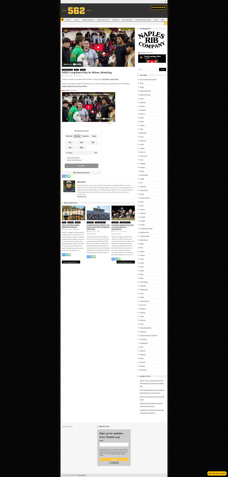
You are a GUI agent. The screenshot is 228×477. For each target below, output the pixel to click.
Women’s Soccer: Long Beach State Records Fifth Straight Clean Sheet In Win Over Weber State (152, 383)
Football (90, 222)
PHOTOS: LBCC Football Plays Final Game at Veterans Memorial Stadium (151, 404)
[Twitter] (66, 176)
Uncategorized (144, 343)
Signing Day (143, 286)
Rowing (142, 270)
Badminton (143, 102)
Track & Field (143, 339)
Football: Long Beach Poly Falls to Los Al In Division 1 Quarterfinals (123, 227)
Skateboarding (144, 289)
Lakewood (143, 213)
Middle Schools (144, 240)
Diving (141, 160)
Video (162, 19)
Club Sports (143, 140)
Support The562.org (88, 19)
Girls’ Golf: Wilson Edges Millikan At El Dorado (70, 226)
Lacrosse (142, 209)
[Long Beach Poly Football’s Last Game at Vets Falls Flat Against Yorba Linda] (98, 213)
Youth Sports (143, 370)
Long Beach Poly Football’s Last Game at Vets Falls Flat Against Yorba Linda (98, 227)
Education (142, 167)
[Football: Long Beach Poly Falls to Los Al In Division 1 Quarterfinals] (123, 213)
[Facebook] (63, 176)
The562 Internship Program (143, 19)
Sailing (141, 278)
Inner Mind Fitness (145, 198)
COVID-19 (142, 152)
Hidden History (144, 190)
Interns (142, 202)
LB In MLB (142, 217)
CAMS (141, 129)
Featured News (144, 175)
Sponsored (143, 305)
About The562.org (127, 19)
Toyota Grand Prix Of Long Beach (148, 335)
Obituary (142, 251)
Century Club (143, 133)
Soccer (142, 293)
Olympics (142, 255)
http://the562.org (81, 196)
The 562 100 (115, 19)
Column (142, 144)
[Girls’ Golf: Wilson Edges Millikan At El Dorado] (73, 213)
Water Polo (143, 354)
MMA (141, 247)
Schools (68, 19)
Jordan (141, 205)
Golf (64, 222)
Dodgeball (142, 163)
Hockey (142, 194)
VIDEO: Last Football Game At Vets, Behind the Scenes (152, 398)
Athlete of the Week (145, 95)
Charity (142, 137)
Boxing (142, 118)
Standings (142, 312)
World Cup (142, 362)
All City (141, 83)
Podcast (142, 263)
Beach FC (142, 114)
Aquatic (142, 87)
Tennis (141, 324)
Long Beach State (144, 236)
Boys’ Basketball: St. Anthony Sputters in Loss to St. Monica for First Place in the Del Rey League (72, 262)
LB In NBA (142, 221)
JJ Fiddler (77, 229)
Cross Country (143, 156)
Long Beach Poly (67, 70)
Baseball (142, 106)
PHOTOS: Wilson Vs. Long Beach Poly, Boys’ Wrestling (126, 262)
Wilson (83, 70)
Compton (142, 148)
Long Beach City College (146, 228)
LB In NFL (142, 225)
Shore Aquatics (144, 282)
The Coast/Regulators (145, 328)
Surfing (142, 316)
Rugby (141, 274)
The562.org (143, 332)
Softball (142, 297)
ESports (142, 171)
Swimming (142, 320)
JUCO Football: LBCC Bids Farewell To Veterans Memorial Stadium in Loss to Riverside (152, 391)
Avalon (142, 98)
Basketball (143, 110)
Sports (76, 19)
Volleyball (142, 351)
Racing (141, 267)
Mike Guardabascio (91, 234)
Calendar (142, 125)
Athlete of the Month (145, 91)
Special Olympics (144, 301)
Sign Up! (114, 459)
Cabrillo (142, 121)
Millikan (70, 222)
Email (101, 440)
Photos (156, 19)
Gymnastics (143, 186)
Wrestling (142, 366)
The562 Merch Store (103, 19)
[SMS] (69, 176)
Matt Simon (78, 75)
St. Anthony (143, 309)
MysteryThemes (82, 475)
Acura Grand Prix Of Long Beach (148, 79)
